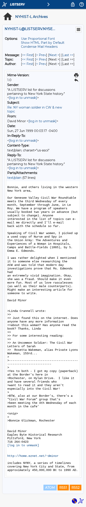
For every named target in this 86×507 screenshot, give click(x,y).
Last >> (67, 55)
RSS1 (63, 488)
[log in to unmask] (23, 98)
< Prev (41, 55)
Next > (54, 55)
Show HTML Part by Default (42, 43)
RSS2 (75, 488)
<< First (27, 55)
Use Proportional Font (38, 39)
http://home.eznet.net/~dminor (32, 456)
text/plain (14, 178)
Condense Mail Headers (39, 47)
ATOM (50, 488)
